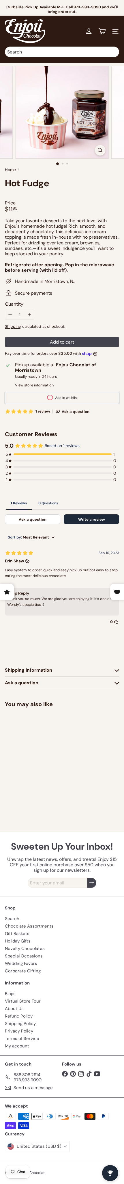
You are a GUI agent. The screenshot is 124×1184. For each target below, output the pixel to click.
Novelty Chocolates (25, 948)
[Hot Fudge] (41, 754)
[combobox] (62, 52)
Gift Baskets (17, 933)
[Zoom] (100, 150)
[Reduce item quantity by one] (10, 315)
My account (17, 1046)
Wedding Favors (21, 963)
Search (12, 918)
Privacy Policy (19, 1031)
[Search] (113, 52)
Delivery (75, 9)
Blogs (10, 994)
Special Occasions (24, 956)
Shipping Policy (20, 1023)
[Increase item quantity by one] (29, 315)
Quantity (14, 304)
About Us (14, 1008)
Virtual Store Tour (23, 1001)
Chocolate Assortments (29, 926)
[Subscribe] (91, 883)
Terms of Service (22, 1038)
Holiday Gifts (18, 941)
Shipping (13, 326)
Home (10, 169)
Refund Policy (19, 1016)
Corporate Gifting (23, 971)
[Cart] (102, 31)
